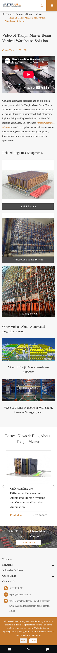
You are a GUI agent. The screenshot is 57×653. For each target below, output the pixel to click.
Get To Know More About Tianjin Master (28, 533)
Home (9, 14)
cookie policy (22, 635)
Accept (33, 641)
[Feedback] (47, 649)
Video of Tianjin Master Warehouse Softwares (28, 369)
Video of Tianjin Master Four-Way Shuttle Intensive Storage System (28, 410)
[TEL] (28, 649)
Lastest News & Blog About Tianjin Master (27, 439)
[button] (3, 486)
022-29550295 (16, 588)
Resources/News (24, 14)
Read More (16, 515)
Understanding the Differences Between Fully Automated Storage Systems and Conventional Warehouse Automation (28, 498)
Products (7, 559)
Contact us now (28, 542)
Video (38, 14)
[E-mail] (9, 649)
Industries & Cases (12, 570)
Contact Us (8, 581)
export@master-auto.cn (20, 594)
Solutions (7, 564)
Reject (23, 641)
